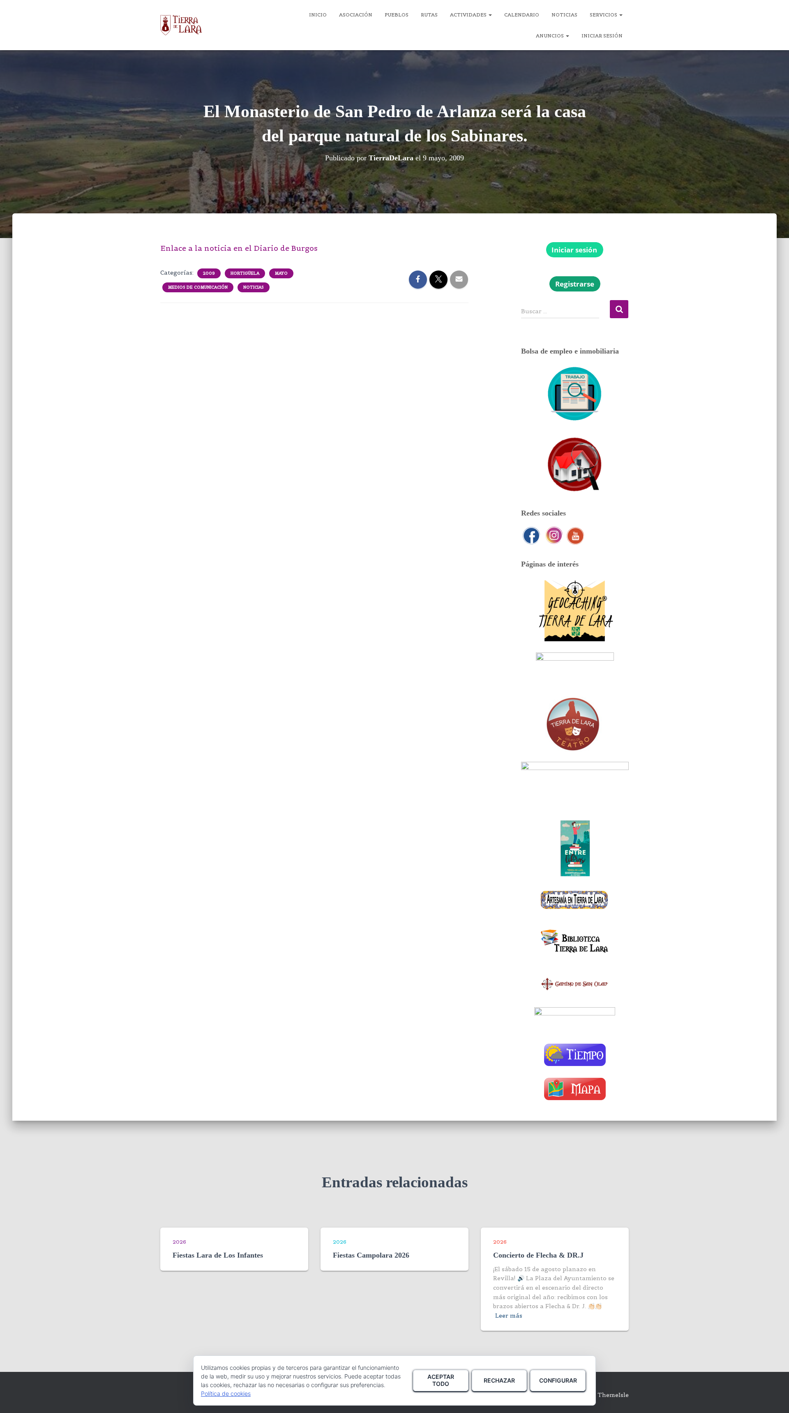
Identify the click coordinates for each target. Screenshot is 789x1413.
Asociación (355, 15)
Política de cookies (226, 1393)
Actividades (469, 15)
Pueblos (396, 15)
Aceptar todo (440, 1380)
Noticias (564, 15)
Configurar (558, 1380)
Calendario (521, 15)
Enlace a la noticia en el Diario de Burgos (239, 248)
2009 (209, 273)
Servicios (604, 15)
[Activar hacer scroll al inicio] (772, 1396)
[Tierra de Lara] (181, 25)
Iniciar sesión (602, 35)
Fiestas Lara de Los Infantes (218, 1255)
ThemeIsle (613, 1395)
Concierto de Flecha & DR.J (538, 1255)
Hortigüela (245, 273)
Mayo (281, 273)
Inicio (318, 15)
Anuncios (550, 35)
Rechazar (499, 1380)
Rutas (429, 15)
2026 (179, 1242)
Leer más (508, 1315)
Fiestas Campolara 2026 (371, 1255)
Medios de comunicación (198, 287)
